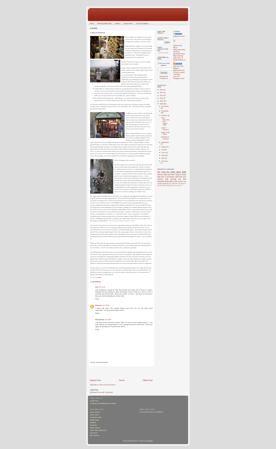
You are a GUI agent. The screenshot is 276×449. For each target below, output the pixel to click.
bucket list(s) (128, 23)
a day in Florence (165, 128)
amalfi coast (94, 401)
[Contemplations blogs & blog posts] (177, 64)
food (180, 177)
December (165, 106)
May (163, 155)
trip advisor (94, 433)
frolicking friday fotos (104, 23)
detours (160, 179)
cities (178, 172)
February (165, 161)
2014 (162, 92)
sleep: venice (94, 415)
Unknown (98, 305)
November (165, 111)
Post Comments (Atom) (107, 385)
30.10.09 (102, 287)
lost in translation (168, 177)
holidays (167, 185)
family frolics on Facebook (163, 52)
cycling (173, 183)
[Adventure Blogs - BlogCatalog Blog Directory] (179, 52)
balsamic (93, 422)
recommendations (142, 23)
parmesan (93, 425)
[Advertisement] (121, 373)
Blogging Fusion (178, 78)
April (163, 158)
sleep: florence (95, 412)
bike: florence (94, 435)
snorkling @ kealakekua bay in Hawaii (103, 403)
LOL (179, 183)
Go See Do (163, 172)
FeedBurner (164, 78)
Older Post (148, 380)
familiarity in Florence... (165, 137)
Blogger (150, 441)
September (165, 142)
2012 (162, 95)
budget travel (94, 420)
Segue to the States (165, 133)
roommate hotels (96, 417)
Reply (97, 299)
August (164, 147)
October (164, 115)
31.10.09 (108, 319)
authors (117, 23)
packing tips (175, 179)
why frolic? (172, 175)
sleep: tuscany (95, 428)
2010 (162, 101)
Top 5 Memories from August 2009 (165, 121)
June (163, 152)
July (163, 149)
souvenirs (165, 183)
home (92, 23)
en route (183, 175)
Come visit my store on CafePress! (151, 412)
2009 (162, 104)
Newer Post (95, 380)
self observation (176, 185)
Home (122, 380)
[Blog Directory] (179, 36)
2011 (161, 98)
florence (160, 175)
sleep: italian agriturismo (98, 430)
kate (96, 287)
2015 (162, 90)
